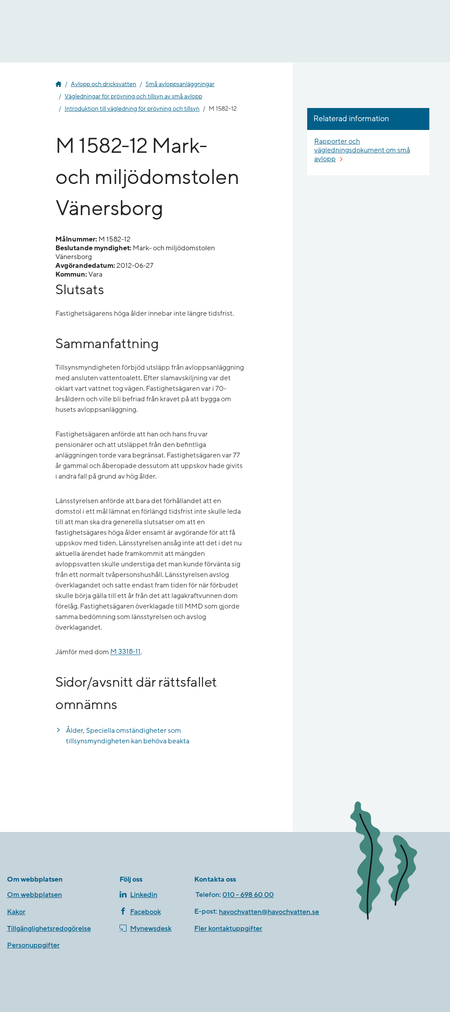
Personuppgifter (33, 945)
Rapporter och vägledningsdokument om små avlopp (362, 150)
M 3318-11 (125, 652)
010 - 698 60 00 (248, 894)
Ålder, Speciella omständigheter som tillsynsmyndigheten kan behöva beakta (127, 735)
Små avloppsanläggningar (179, 84)
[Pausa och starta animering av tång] (393, 862)
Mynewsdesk (150, 928)
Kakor (16, 912)
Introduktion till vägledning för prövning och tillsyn (132, 109)
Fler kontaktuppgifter (228, 928)
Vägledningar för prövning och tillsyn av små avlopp (133, 97)
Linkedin (143, 894)
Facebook (145, 912)
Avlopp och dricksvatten (103, 84)
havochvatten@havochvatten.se (269, 912)
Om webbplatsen (34, 894)
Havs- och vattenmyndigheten (58, 84)
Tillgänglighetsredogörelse (49, 928)
